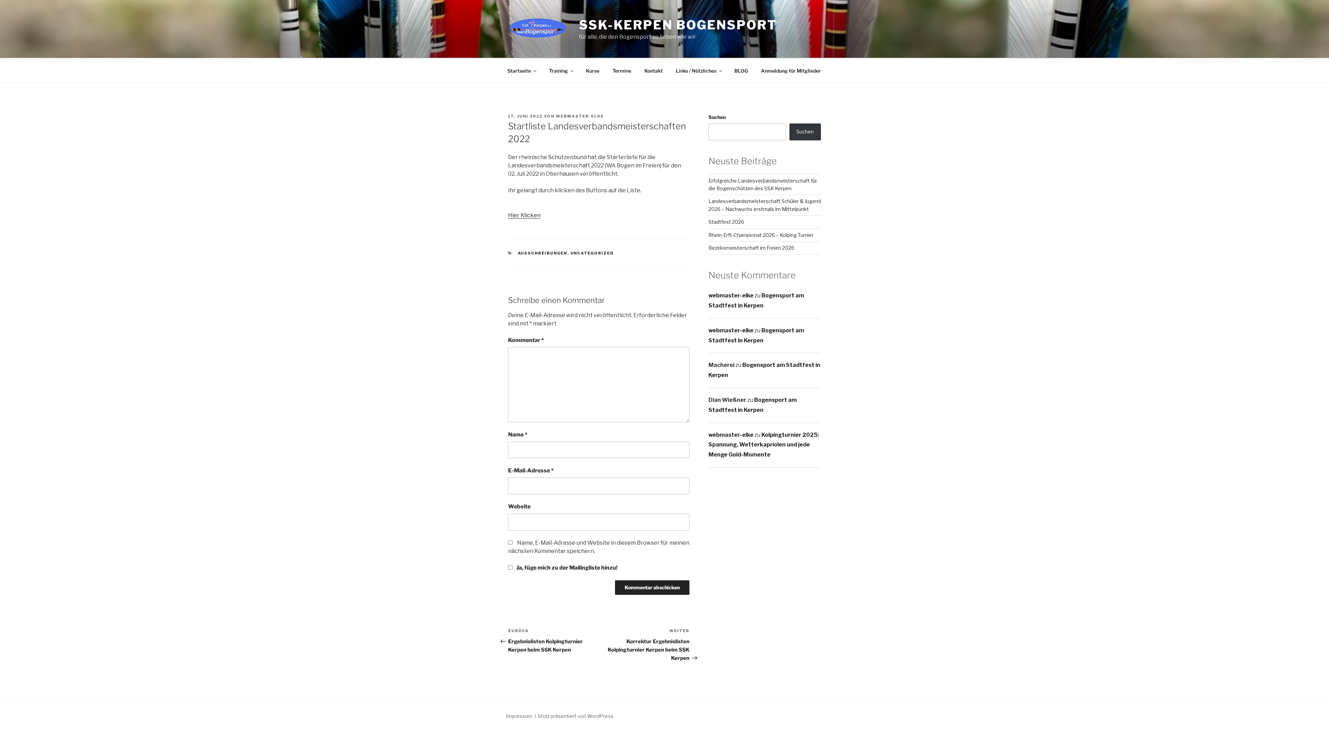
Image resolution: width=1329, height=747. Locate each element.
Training (558, 71)
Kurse (592, 71)
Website (519, 506)
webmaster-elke (580, 116)
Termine (622, 71)
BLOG (741, 71)
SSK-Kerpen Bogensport (678, 25)
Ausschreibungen (543, 253)
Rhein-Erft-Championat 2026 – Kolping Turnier (761, 235)
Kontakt (653, 71)
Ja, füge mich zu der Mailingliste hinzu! (566, 567)
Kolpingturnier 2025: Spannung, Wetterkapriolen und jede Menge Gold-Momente (763, 445)
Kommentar (526, 340)
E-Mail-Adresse (531, 470)
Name (517, 434)
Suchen (717, 117)
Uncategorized (592, 253)
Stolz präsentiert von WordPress (576, 716)
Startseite (519, 71)
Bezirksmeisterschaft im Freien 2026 (751, 248)
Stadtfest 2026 (726, 222)
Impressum (519, 716)
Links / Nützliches (696, 71)
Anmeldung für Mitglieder (791, 71)
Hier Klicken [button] (524, 215)
